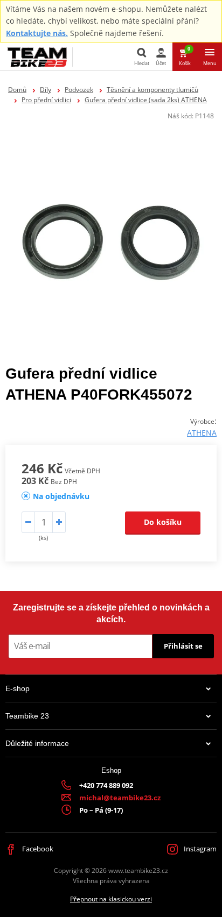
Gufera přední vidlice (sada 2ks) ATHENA (146, 99)
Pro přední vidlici (46, 99)
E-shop (17, 688)
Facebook (36, 849)
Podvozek (79, 89)
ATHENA (202, 433)
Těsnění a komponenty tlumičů (152, 89)
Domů (17, 89)
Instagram (199, 849)
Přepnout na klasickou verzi (111, 899)
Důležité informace (37, 743)
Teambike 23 (27, 716)
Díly (45, 89)
